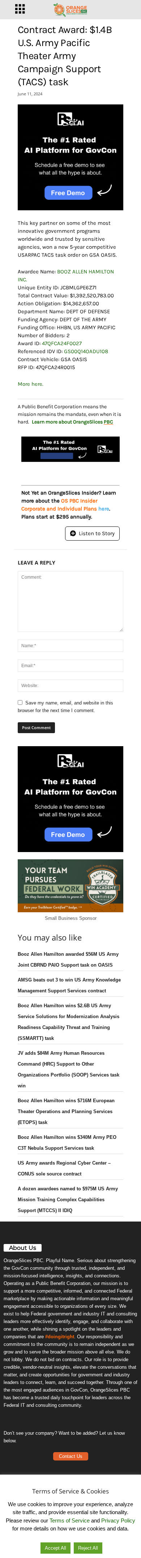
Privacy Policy (118, 1520)
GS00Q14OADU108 (86, 351)
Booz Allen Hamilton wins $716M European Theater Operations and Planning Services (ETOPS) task (66, 1111)
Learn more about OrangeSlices (72, 422)
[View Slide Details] (70, 157)
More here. (30, 384)
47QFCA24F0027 (62, 343)
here (103, 508)
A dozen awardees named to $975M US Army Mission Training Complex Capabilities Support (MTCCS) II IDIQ (68, 1199)
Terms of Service (70, 1520)
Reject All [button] (88, 1548)
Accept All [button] (55, 1548)
